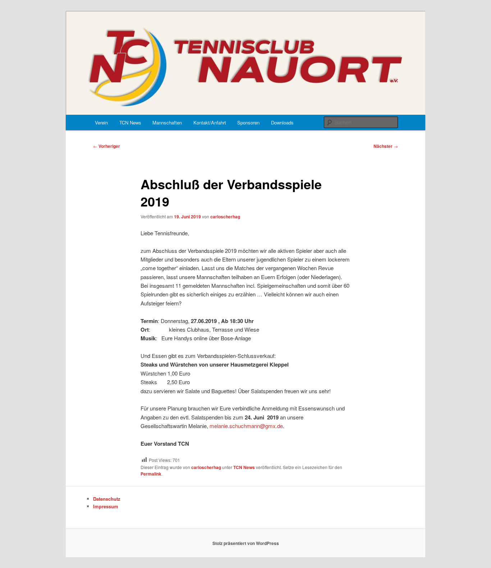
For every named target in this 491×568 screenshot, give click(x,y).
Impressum (105, 506)
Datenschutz (106, 498)
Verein (101, 122)
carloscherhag (225, 216)
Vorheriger (106, 146)
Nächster (385, 146)
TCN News (130, 122)
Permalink (151, 474)
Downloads (282, 122)
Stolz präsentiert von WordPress (245, 543)
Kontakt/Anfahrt (209, 122)
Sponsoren (248, 122)
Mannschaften (167, 122)
